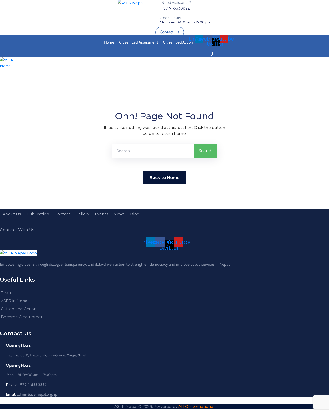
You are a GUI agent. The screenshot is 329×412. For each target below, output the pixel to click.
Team (7, 292)
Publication (38, 214)
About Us (12, 214)
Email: (31, 394)
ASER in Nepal (15, 300)
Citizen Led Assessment (138, 42)
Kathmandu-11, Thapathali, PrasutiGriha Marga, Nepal (46, 355)
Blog (135, 214)
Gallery (82, 214)
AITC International (196, 406)
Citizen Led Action (178, 42)
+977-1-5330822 (175, 8)
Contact (62, 214)
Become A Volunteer (22, 317)
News (119, 214)
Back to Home (165, 177)
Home (109, 42)
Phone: (26, 384)
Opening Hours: (18, 345)
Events (101, 214)
